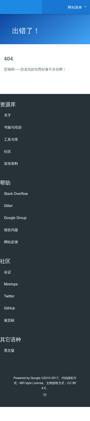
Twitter (9, 295)
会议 (7, 271)
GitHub (9, 307)
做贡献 (9, 320)
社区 (7, 151)
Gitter (8, 205)
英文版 (9, 350)
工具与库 (11, 139)
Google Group (15, 217)
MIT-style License (31, 383)
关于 (7, 115)
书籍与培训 (13, 127)
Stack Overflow (16, 193)
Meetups (11, 283)
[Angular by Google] (21, 7)
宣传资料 (11, 163)
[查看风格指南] (45, 396)
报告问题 (11, 229)
